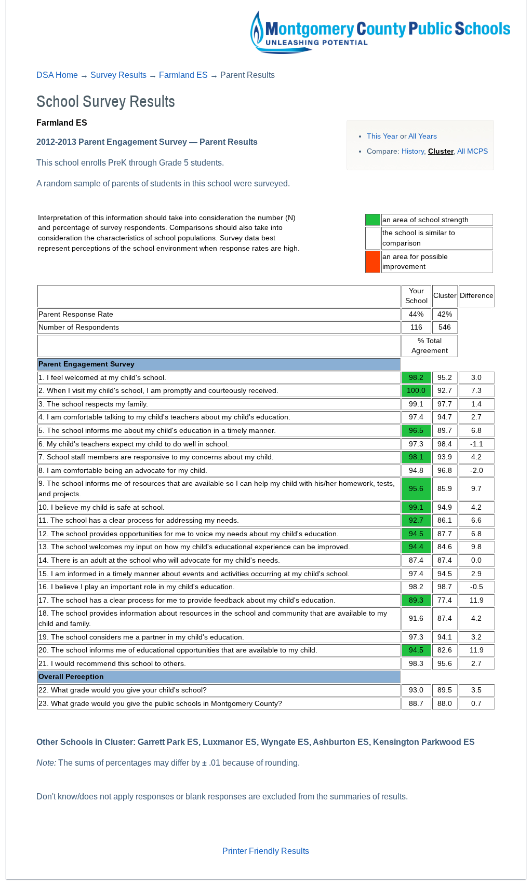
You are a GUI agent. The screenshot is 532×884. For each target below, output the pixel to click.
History (413, 151)
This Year (382, 136)
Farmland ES (183, 75)
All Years (422, 136)
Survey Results (118, 75)
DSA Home (57, 75)
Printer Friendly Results (265, 851)
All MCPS (472, 151)
